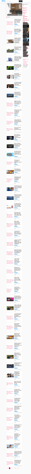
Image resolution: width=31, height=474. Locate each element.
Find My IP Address (25, 10)
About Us (24, 61)
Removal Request (25, 64)
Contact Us (25, 63)
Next (15, 468)
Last (18, 468)
